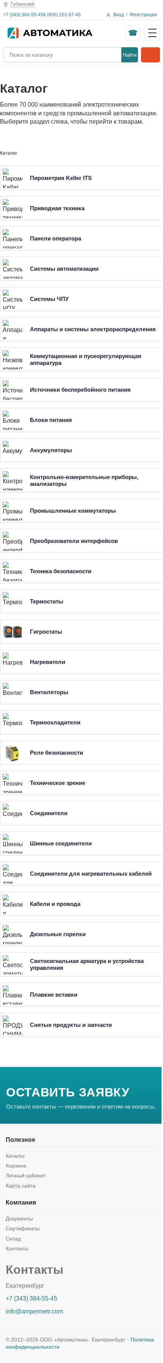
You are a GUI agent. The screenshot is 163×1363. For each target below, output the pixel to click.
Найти (129, 55)
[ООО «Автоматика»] (64, 33)
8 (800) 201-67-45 (62, 14)
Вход (118, 14)
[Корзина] (150, 54)
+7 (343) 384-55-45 (23, 14)
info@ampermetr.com (34, 1311)
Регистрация (143, 14)
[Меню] (152, 32)
